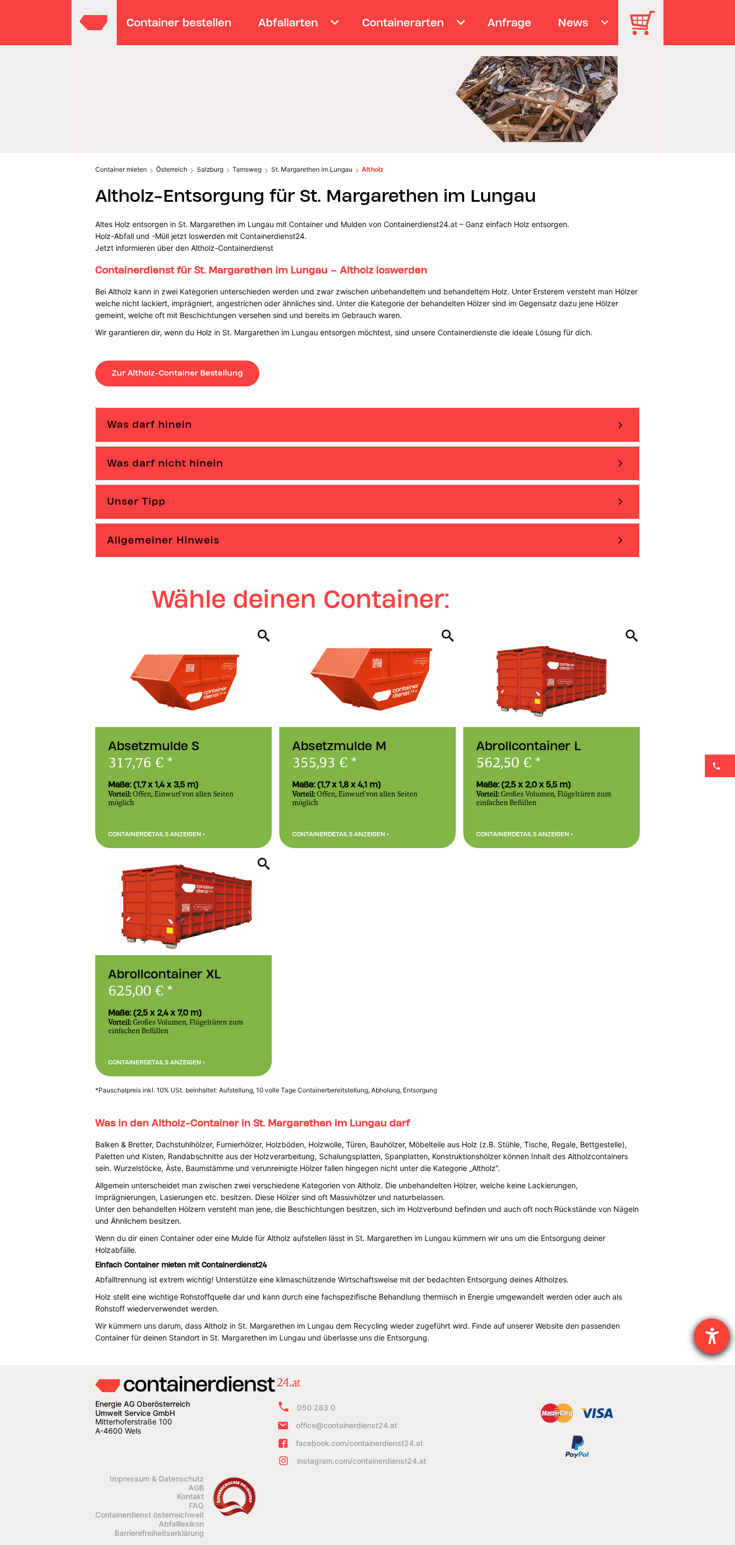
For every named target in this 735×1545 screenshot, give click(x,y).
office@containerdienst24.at (346, 1425)
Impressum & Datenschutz (157, 1479)
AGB (196, 1488)
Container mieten (121, 169)
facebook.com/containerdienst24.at (359, 1443)
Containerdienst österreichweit (149, 1515)
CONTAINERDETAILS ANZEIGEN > (156, 834)
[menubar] (366, 22)
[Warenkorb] (646, 30)
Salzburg (210, 169)
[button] (367, 424)
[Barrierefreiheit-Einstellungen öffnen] (712, 1336)
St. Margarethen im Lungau (311, 169)
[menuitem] (179, 22)
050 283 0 (316, 1407)
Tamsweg (247, 169)
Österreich (171, 169)
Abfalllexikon (181, 1524)
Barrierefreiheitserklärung (159, 1533)
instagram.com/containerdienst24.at (361, 1460)
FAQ (196, 1505)
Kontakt (190, 1496)
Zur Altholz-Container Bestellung (177, 373)
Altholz (373, 169)
